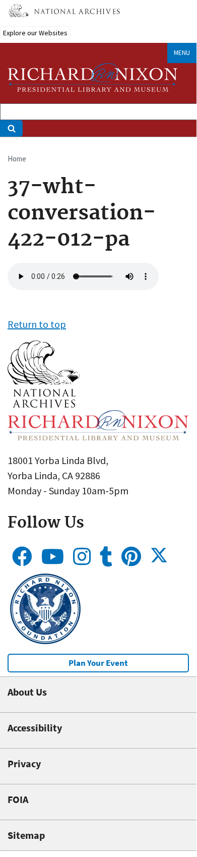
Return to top (37, 324)
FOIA (18, 799)
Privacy (24, 763)
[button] (44, 403)
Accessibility (35, 727)
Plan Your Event (98, 662)
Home (17, 158)
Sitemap (26, 835)
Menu (182, 52)
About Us (27, 691)
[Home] (93, 77)
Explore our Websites (35, 32)
